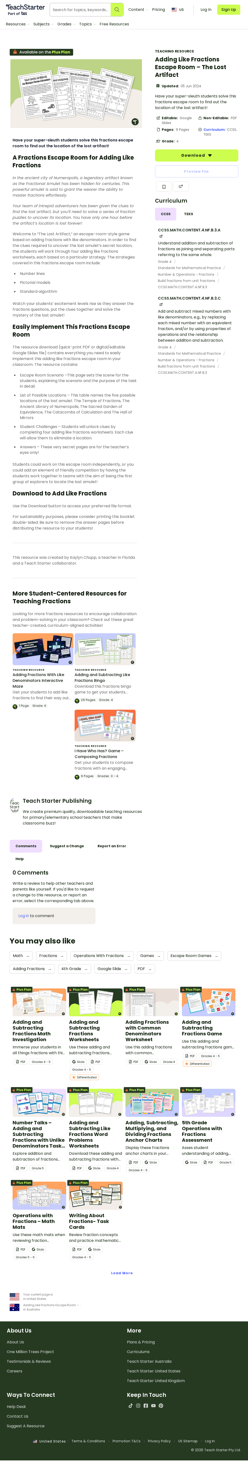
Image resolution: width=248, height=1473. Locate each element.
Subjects (42, 24)
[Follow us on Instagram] (138, 1405)
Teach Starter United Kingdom (156, 1381)
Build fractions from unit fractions (187, 280)
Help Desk (16, 1406)
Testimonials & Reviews (29, 1361)
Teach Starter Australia (149, 1361)
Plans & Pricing (141, 1342)
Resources (16, 24)
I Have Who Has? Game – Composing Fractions (99, 753)
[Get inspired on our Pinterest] (161, 1405)
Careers (14, 1371)
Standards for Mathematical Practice (190, 267)
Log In (210, 1441)
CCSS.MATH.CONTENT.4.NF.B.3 (182, 287)
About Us (15, 1342)
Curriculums (138, 1352)
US (181, 9)
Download (193, 155)
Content (136, 9)
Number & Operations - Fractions (186, 274)
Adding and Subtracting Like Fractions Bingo (102, 677)
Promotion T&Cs (126, 1441)
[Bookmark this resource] (164, 186)
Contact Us (17, 1416)
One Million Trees (30, 1352)
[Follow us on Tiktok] (130, 1405)
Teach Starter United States (153, 1371)
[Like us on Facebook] (145, 1405)
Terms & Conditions (88, 1441)
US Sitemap (188, 1441)
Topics (86, 24)
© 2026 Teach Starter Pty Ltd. (216, 1450)
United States (51, 1441)
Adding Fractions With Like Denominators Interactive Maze (38, 680)
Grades (64, 24)
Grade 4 (165, 261)
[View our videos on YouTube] (153, 1405)
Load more (122, 1273)
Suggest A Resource (26, 1426)
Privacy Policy (159, 1441)
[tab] (165, 214)
